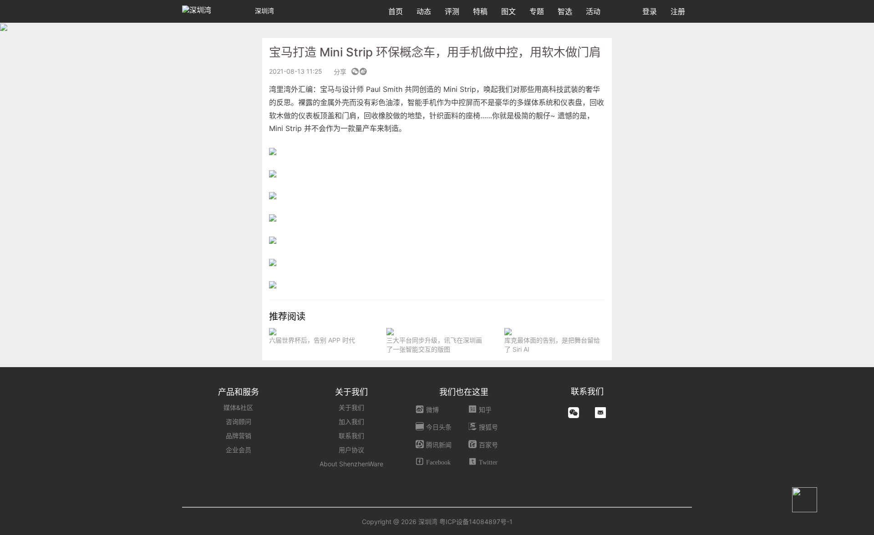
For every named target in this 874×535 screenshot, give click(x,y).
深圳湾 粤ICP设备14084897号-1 (465, 521)
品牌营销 (238, 435)
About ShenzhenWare (351, 464)
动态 (424, 11)
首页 (395, 11)
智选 (565, 11)
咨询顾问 (238, 421)
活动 (593, 11)
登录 (649, 11)
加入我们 (351, 421)
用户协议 (351, 450)
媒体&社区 (238, 407)
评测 (452, 11)
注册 (678, 11)
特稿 (480, 11)
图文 (508, 11)
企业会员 (238, 450)
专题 (536, 11)
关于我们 (351, 407)
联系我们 (351, 435)
